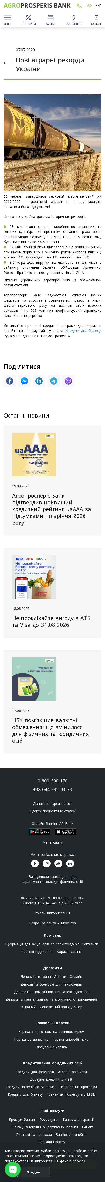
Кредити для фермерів (35, 1071)
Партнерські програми (78, 1086)
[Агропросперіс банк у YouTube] (58, 863)
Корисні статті (69, 951)
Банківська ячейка (71, 1134)
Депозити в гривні (36, 976)
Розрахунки (49, 1119)
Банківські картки (52, 1023)
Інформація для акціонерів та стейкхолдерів (42, 944)
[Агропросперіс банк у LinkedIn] (70, 863)
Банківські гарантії (78, 1119)
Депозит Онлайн (68, 976)
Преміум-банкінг (22, 1119)
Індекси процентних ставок (52, 811)
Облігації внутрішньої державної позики (44, 1127)
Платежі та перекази (34, 1134)
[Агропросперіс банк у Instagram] (47, 863)
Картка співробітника (70, 1039)
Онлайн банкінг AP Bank (52, 823)
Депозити (52, 967)
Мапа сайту (52, 842)
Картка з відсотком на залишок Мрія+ (51, 1031)
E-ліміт (87, 1127)
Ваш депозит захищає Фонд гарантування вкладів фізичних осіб (52, 879)
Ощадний (28, 1006)
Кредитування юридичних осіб (52, 1063)
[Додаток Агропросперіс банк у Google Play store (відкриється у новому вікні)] (40, 831)
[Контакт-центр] (79, 5)
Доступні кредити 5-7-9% (51, 1079)
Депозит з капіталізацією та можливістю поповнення (51, 999)
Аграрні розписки (72, 1071)
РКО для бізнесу (51, 1142)
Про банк (52, 935)
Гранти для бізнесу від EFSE (71, 1094)
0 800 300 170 (52, 781)
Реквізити (90, 944)
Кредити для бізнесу (25, 1094)
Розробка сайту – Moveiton (52, 923)
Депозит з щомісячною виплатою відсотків (51, 991)
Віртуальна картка (51, 1047)
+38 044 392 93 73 (52, 789)
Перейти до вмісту (7, 36)
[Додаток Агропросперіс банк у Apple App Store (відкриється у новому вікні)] (65, 831)
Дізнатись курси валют (52, 803)
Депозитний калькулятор (61, 1006)
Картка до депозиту (31, 1039)
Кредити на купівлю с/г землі (30, 1086)
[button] (89, 5)
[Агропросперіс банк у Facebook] (35, 863)
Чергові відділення (36, 951)
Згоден (33, 1172)
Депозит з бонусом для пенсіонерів (51, 984)
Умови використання (52, 913)
